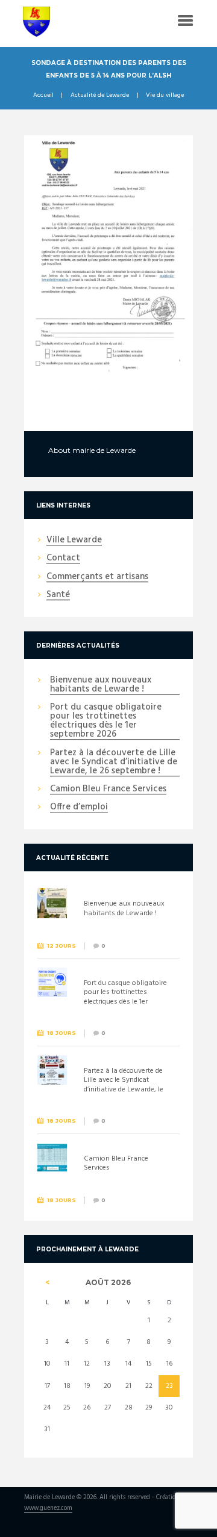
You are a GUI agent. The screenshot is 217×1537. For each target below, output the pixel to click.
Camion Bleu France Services (108, 789)
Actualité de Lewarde (100, 95)
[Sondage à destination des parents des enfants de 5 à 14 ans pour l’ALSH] (108, 255)
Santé (58, 595)
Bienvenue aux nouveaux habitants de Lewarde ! (100, 685)
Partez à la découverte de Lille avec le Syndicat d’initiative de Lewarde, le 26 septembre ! (113, 762)
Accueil (43, 95)
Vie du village (165, 95)
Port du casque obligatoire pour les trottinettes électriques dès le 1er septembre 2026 (106, 721)
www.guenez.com (48, 1509)
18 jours (61, 1032)
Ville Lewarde (74, 540)
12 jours (61, 945)
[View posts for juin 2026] (47, 1282)
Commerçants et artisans (97, 577)
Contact (63, 558)
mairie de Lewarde (104, 450)
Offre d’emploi (79, 807)
